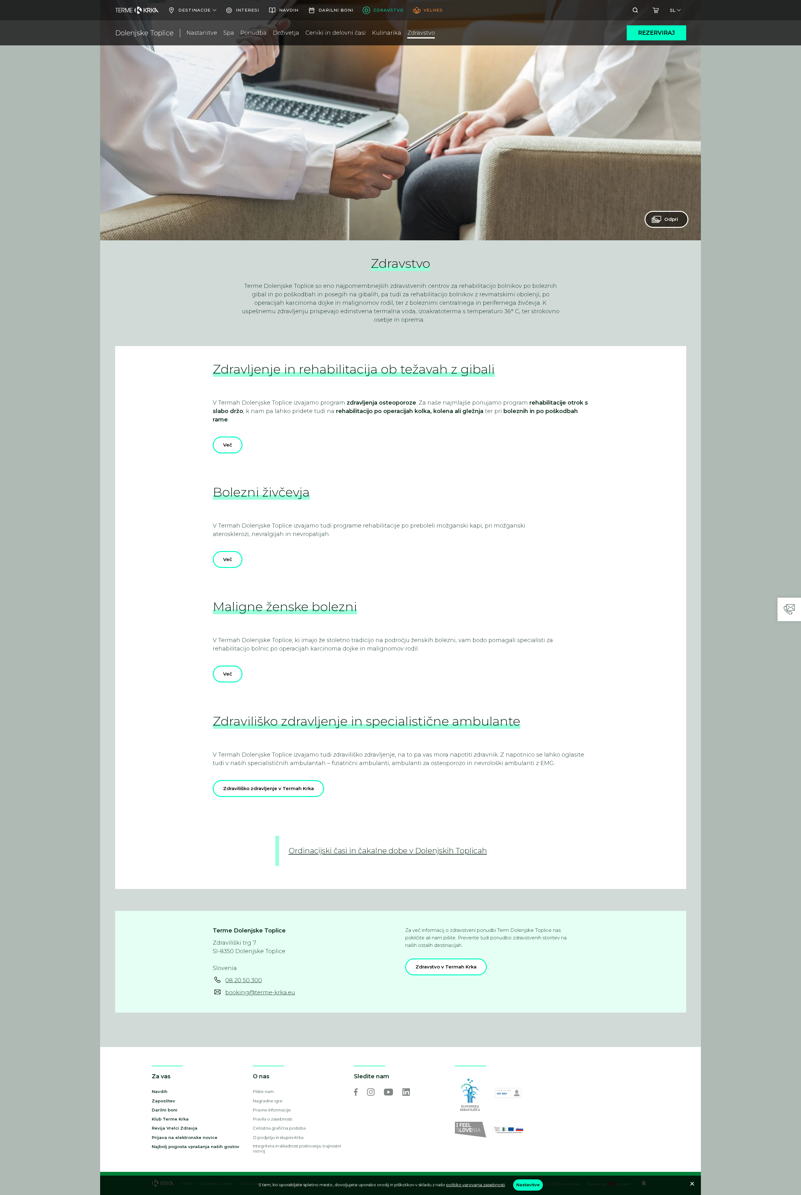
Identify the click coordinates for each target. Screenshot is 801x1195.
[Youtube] (388, 1092)
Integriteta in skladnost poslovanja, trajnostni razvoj (297, 1148)
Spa (228, 33)
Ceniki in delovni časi (335, 33)
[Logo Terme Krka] (137, 10)
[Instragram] (371, 1092)
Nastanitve (201, 33)
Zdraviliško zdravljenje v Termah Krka (268, 788)
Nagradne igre (268, 1100)
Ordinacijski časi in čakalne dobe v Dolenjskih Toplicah (387, 850)
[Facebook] (356, 1092)
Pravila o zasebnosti (272, 1118)
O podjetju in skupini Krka (278, 1137)
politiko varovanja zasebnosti (475, 1184)
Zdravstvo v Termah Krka (446, 967)
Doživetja (286, 33)
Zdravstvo (421, 33)
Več (227, 445)
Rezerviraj (656, 32)
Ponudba (253, 33)
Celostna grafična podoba (279, 1128)
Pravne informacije (272, 1109)
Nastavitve (528, 1184)
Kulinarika (386, 33)
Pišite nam (263, 1091)
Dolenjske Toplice (144, 33)
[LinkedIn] (406, 1092)
